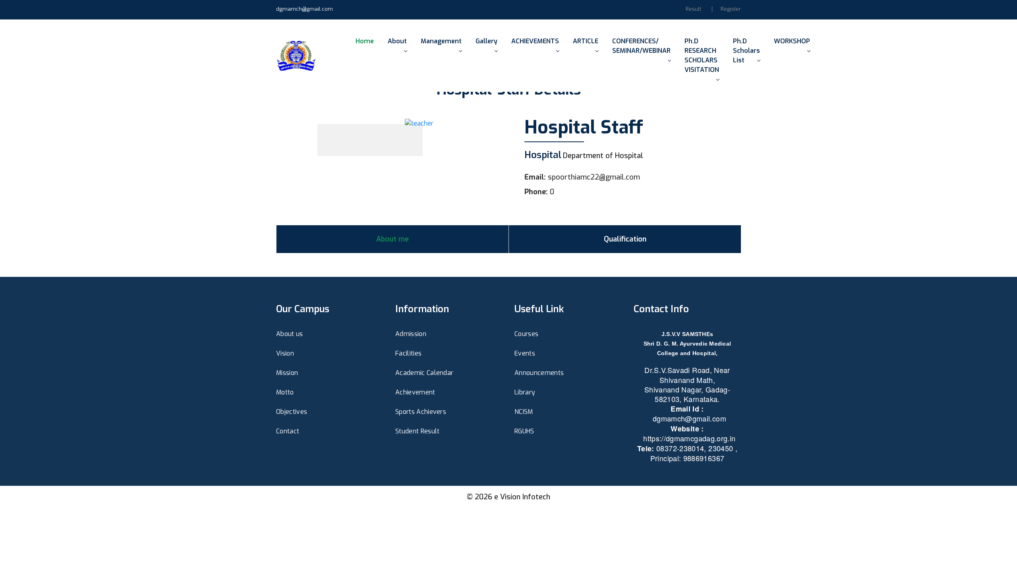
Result (693, 9)
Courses (526, 334)
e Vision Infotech (522, 497)
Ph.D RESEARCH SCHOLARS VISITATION (701, 55)
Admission (410, 334)
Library (524, 392)
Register (731, 9)
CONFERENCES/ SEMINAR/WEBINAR (641, 46)
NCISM (523, 412)
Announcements (539, 373)
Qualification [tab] (625, 239)
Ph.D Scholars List (746, 50)
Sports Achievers (420, 412)
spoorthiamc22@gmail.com (594, 177)
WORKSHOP (792, 41)
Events (524, 353)
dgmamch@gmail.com (304, 9)
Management (441, 41)
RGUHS (524, 431)
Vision (285, 353)
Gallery (486, 41)
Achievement (415, 392)
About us (289, 334)
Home (365, 41)
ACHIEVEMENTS (535, 41)
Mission (287, 373)
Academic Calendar (424, 373)
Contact (287, 431)
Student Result (417, 431)
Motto (285, 392)
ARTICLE (585, 41)
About (397, 41)
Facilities (408, 353)
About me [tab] (392, 239)
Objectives (291, 412)
